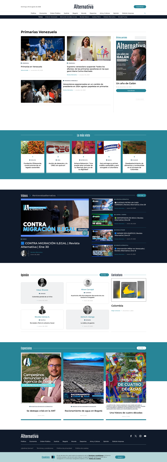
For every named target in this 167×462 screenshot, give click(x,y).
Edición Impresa (128, 13)
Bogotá (75, 13)
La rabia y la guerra (87, 323)
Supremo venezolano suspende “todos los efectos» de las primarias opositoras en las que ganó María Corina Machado (88, 69)
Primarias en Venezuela (31, 67)
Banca (110, 160)
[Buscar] (145, 13)
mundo (24, 239)
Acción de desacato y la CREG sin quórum (58, 164)
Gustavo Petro (96, 17)
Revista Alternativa (72, 74)
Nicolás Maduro (84, 17)
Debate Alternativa (109, 17)
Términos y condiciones (45, 448)
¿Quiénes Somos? (27, 448)
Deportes (93, 13)
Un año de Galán (126, 83)
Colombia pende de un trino (42, 297)
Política (33, 13)
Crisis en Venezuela (51, 17)
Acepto (120, 457)
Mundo (83, 13)
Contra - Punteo (121, 214)
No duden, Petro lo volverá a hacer (42, 323)
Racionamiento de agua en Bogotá (83, 411)
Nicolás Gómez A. (42, 317)
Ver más (140, 195)
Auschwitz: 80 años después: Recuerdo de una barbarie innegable (87, 296)
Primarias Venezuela (71, 80)
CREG (58, 160)
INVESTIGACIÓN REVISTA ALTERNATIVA (42, 406)
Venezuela (25, 63)
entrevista (84, 160)
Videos (24, 195)
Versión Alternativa (122, 199)
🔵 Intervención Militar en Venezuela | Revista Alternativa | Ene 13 (130, 250)
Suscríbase (140, 7)
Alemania (88, 292)
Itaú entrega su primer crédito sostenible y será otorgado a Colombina (109, 165)
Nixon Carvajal (87, 289)
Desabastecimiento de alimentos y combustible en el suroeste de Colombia (134, 166)
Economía (43, 13)
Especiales (26, 348)
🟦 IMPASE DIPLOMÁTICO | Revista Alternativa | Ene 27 (128, 234)
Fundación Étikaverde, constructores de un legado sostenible (33, 165)
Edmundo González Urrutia (68, 17)
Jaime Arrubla (24, 70)
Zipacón (33, 160)
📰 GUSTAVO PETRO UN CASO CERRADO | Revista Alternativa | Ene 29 (130, 204)
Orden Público (55, 13)
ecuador (135, 160)
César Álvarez (42, 290)
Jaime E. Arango (87, 317)
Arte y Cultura (105, 13)
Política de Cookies (95, 458)
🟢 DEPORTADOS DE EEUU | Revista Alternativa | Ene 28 (129, 219)
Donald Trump (122, 17)
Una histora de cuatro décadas (126, 412)
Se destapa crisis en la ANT (41, 411)
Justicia (66, 13)
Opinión (116, 13)
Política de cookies (81, 448)
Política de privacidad (64, 448)
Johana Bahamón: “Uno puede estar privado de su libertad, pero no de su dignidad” (83, 166)
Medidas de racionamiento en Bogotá (84, 406)
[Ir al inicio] (83, 6)
